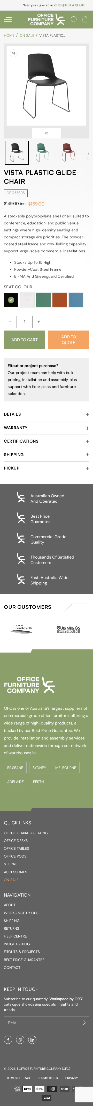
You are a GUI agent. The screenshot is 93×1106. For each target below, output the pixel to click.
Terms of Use (49, 1078)
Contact (12, 967)
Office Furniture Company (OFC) (44, 1069)
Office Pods (15, 856)
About (10, 905)
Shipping (12, 920)
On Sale (27, 35)
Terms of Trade (19, 1078)
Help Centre (15, 936)
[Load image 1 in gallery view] (16, 152)
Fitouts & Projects (22, 951)
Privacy (72, 1078)
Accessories (15, 872)
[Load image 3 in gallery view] (68, 152)
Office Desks (16, 840)
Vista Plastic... (52, 35)
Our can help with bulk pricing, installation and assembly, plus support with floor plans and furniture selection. (42, 379)
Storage (12, 864)
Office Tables (16, 848)
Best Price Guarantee (24, 959)
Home (9, 35)
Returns (11, 928)
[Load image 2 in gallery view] (42, 152)
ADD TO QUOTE (68, 339)
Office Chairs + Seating (26, 833)
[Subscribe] (85, 1023)
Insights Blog (17, 944)
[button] (7, 19)
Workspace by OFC (21, 913)
